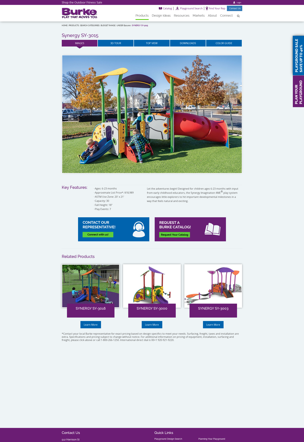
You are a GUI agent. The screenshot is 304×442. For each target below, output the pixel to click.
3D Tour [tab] (115, 43)
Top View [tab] (152, 43)
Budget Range (108, 25)
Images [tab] (79, 43)
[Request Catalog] (190, 229)
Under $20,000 (124, 25)
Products (74, 25)
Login (239, 2)
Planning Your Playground (211, 439)
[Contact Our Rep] (113, 229)
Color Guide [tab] (224, 43)
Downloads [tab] (188, 43)
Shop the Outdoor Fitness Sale (82, 2)
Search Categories (89, 25)
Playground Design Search (168, 439)
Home (64, 25)
